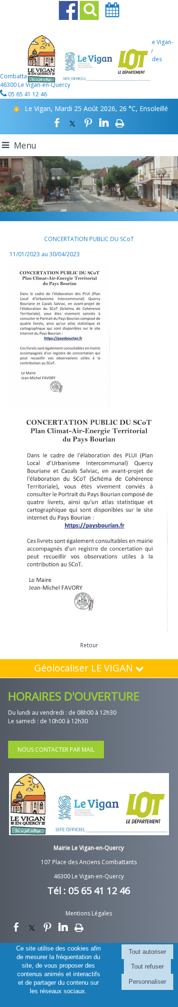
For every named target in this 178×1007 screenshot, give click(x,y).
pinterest (88, 122)
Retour (89, 645)
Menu (25, 145)
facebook (57, 122)
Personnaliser (147, 981)
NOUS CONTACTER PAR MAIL (56, 750)
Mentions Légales (89, 913)
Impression (119, 122)
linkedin (104, 122)
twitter (73, 122)
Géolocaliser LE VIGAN (84, 668)
